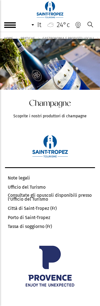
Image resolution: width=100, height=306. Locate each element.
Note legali (19, 178)
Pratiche (28, 38)
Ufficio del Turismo (27, 187)
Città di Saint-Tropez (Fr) (32, 208)
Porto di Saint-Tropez (29, 218)
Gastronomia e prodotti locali (68, 38)
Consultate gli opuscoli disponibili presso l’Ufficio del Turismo (50, 197)
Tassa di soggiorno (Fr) (30, 227)
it (39, 25)
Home (8, 38)
